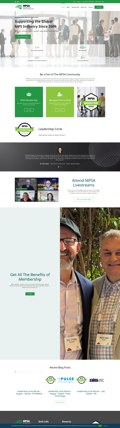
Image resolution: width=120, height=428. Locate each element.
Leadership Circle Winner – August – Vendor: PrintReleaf (29, 389)
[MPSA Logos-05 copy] (24, 417)
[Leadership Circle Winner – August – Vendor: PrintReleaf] (29, 377)
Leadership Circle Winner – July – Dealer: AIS (91, 389)
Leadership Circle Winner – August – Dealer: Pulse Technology (60, 390)
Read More (106, 425)
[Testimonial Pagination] (58, 163)
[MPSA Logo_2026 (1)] (95, 417)
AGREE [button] (100, 425)
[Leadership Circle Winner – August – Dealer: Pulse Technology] (60, 377)
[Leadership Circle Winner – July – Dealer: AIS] (90, 377)
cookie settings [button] (93, 425)
